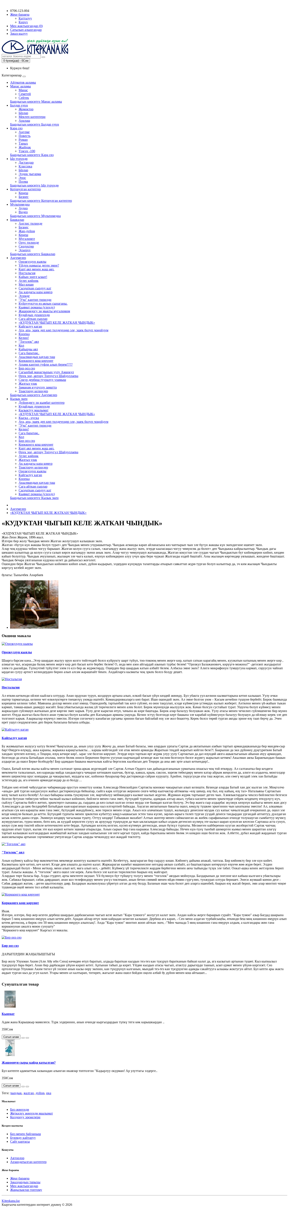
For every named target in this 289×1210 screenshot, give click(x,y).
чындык (16, 1093)
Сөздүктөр (26, 246)
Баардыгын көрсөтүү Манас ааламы (36, 101)
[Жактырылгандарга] (23, 1038)
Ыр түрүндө (19, 158)
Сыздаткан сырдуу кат (35, 288)
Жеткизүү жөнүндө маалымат (31, 1113)
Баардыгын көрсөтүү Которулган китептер (41, 200)
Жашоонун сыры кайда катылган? (29, 1062)
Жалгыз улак (28, 383)
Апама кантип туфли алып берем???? (46, 364)
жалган (28, 1093)
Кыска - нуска (29, 418)
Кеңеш (23, 193)
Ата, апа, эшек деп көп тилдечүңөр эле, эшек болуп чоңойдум (63, 330)
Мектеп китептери (32, 117)
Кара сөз (16, 128)
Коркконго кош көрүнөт (36, 360)
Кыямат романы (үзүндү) (37, 307)
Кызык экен (19, 399)
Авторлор (17, 1158)
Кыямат (8, 1014)
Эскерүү (25, 250)
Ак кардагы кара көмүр (35, 292)
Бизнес (24, 197)
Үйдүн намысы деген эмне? (39, 265)
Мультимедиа (20, 204)
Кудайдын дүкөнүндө (34, 315)
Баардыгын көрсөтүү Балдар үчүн (34, 124)
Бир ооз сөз (27, 368)
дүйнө (40, 1093)
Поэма (23, 181)
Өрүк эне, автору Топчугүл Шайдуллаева (48, 376)
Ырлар (23, 113)
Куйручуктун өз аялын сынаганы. (43, 303)
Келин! (24, 338)
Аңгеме (24, 132)
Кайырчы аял (28, 349)
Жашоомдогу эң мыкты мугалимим (44, 311)
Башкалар (17, 219)
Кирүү (23, 22)
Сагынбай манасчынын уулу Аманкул (46, 372)
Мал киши (26, 284)
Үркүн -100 (27, 151)
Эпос (22, 178)
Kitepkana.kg (11, 1201)
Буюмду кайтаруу (23, 1137)
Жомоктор (26, 109)
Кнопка (24, 334)
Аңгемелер (18, 258)
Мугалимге (27, 239)
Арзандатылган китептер (28, 1162)
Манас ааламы (20, 86)
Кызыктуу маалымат (33, 410)
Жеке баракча (19, 1178)
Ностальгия (27, 273)
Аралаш (24, 120)
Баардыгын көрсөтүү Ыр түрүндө (34, 185)
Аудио (23, 208)
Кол (21, 345)
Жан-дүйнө (27, 231)
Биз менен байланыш (25, 1134)
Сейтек (24, 98)
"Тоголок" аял (29, 341)
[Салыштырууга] (27, 1038)
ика (48, 1093)
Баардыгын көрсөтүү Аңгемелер (33, 395)
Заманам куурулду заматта (38, 387)
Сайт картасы (20, 1141)
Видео (23, 212)
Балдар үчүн (19, 105)
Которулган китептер (25, 189)
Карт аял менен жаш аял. (36, 269)
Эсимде (24, 296)
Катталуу (25, 18)
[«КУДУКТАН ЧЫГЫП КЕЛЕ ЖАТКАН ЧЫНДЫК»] (34, 627)
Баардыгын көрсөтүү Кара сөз (32, 155)
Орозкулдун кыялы (32, 261)
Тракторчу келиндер (33, 391)
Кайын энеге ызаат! (33, 277)
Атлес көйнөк (29, 280)
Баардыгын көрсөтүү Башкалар (32, 254)
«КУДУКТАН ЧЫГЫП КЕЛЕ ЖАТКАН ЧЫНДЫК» (57, 322)
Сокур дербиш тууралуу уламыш (42, 380)
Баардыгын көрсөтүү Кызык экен (34, 498)
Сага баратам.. (29, 353)
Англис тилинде (30, 223)
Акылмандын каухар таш (37, 357)
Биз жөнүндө (19, 1109)
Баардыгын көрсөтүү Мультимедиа (35, 216)
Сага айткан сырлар (33, 319)
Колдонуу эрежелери (25, 1117)
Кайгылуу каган (30, 326)
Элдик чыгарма (30, 174)
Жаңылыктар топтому (26, 1190)
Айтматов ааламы (23, 82)
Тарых (23, 143)
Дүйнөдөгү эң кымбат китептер (42, 402)
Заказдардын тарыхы (25, 1182)
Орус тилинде (29, 242)
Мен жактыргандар (24, 1186)
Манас (23, 90)
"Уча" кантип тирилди (35, 299)
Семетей (25, 94)
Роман (23, 139)
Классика (25, 166)
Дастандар (26, 162)
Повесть (24, 136)
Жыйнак (25, 147)
